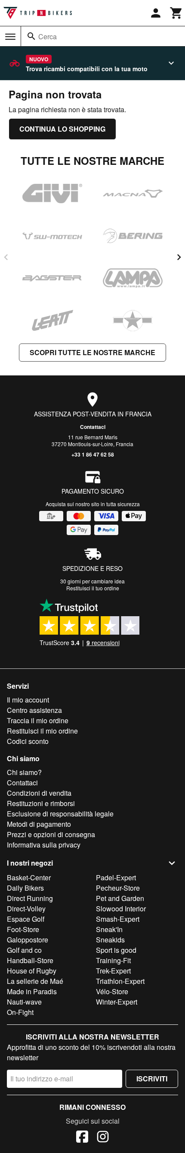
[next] (179, 257)
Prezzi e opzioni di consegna (51, 834)
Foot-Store (23, 929)
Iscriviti (151, 1079)
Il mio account (28, 700)
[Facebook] (82, 1138)
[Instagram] (103, 1138)
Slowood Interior (121, 909)
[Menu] (10, 36)
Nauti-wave (24, 1002)
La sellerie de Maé (35, 981)
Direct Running (30, 898)
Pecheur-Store (118, 888)
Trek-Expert (113, 971)
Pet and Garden (120, 898)
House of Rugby (31, 971)
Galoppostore (27, 940)
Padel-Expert (116, 877)
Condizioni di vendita (39, 793)
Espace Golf (25, 919)
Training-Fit (113, 960)
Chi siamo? (24, 772)
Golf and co (24, 950)
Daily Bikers (25, 888)
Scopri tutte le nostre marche (92, 352)
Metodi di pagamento (39, 824)
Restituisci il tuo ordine (92, 588)
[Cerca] (31, 36)
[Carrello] (176, 13)
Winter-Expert (116, 1002)
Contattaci (92, 426)
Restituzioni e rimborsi (41, 803)
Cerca (47, 36)
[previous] (6, 257)
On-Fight (20, 1012)
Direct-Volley (26, 909)
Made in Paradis (32, 991)
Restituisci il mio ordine (42, 731)
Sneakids (110, 940)
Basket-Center (29, 877)
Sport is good (116, 950)
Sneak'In (109, 929)
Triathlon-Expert (120, 981)
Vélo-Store (112, 991)
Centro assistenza (34, 710)
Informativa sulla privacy (43, 845)
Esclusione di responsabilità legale (60, 814)
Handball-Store (30, 960)
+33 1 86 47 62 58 (92, 454)
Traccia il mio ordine (37, 720)
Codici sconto (28, 741)
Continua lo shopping (62, 129)
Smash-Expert (117, 919)
